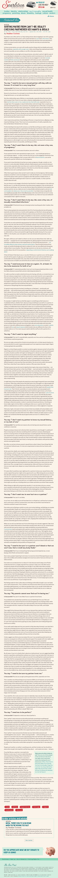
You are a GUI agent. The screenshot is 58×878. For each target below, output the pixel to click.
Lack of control (50, 392)
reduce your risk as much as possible (23, 191)
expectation (25, 807)
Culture (45, 13)
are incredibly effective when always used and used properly (27, 243)
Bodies (7, 11)
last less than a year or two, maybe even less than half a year (23, 102)
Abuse (23, 13)
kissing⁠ (6, 553)
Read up (41, 2)
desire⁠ (28, 646)
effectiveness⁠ (28, 193)
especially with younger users (21, 49)
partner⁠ (51, 36)
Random (52, 13)
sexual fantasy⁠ (28, 736)
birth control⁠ (34, 164)
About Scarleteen (39, 876)
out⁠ (9, 67)
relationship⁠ (36, 100)
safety (15, 807)
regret (45, 807)
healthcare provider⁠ (12, 193)
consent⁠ (15, 437)
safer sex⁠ (20, 257)
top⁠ (22, 358)
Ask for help (43, 5)
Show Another (29, 840)
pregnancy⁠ (17, 157)
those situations (40, 157)
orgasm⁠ (47, 278)
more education (39, 325)
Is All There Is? (41, 772)
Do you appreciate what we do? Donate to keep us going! (21, 851)
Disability (30, 13)
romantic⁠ (17, 104)
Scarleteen (5, 859)
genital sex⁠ (43, 222)
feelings (36, 807)
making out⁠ (19, 697)
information (45, 38)
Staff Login (46, 876)
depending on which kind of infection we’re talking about (29, 251)
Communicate (8, 529)
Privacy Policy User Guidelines (26, 876)
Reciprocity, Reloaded (47, 770)
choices (19, 810)
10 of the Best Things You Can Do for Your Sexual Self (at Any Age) (44, 766)
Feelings (38, 13)
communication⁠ (8, 724)
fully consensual (15, 60)
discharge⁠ (20, 574)
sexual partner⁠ (25, 222)
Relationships (23, 11)
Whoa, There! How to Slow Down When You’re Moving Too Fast (44, 763)
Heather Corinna (13, 33)
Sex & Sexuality (35, 11)
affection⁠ (47, 120)
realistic (51, 325)
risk (7, 807)
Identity (14, 11)
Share (52, 16)
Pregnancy (7, 13)
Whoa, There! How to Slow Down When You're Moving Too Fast (18, 824)
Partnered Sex (11, 20)
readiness (9, 810)
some (37, 38)
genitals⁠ (31, 212)
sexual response (20, 327)
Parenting (16, 13)
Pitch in (41, 7)
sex (13, 327)
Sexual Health (47, 11)
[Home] (13, 4)
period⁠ (25, 777)
